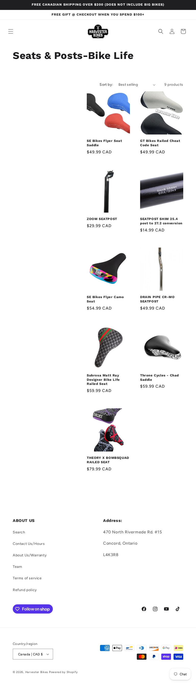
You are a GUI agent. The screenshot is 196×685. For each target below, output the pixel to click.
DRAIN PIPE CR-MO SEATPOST (157, 299)
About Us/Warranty (30, 555)
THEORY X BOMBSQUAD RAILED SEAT (108, 460)
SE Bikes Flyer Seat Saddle (104, 143)
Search (19, 532)
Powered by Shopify (63, 672)
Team (17, 567)
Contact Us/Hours (29, 544)
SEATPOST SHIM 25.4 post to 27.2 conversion (161, 221)
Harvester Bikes (36, 672)
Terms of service (27, 578)
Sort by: (106, 84)
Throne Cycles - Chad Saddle (159, 377)
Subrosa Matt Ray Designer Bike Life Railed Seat (103, 379)
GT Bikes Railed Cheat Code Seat (160, 143)
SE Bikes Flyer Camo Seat (105, 299)
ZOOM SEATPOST (102, 219)
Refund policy (25, 590)
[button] (10, 31)
